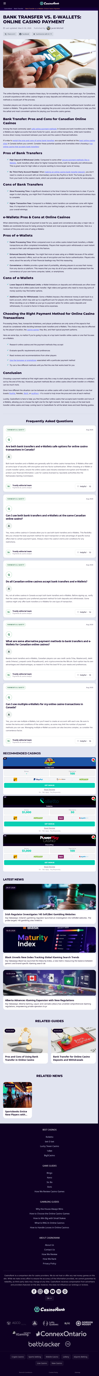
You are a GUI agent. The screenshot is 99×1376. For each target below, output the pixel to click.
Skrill (26, 393)
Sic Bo (49, 1182)
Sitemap (77, 1372)
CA (48, 1298)
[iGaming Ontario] (22, 1333)
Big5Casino (49, 1155)
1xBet (49, 1150)
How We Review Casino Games (49, 1191)
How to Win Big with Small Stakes (49, 1218)
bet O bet (49, 1141)
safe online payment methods (44, 129)
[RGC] (67, 1323)
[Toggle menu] (4, 3)
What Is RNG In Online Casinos (49, 1222)
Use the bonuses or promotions (23, 360)
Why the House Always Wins (49, 1209)
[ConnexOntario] (61, 1333)
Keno (49, 1177)
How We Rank (49, 1258)
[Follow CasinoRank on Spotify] (58, 1291)
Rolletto (49, 1136)
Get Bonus (50, 785)
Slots (49, 1186)
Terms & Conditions (25, 1372)
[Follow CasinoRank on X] (46, 1291)
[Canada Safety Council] (35, 1323)
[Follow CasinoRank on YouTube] (52, 1291)
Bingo (49, 1173)
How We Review (49, 1254)
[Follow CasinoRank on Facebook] (34, 1291)
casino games (33, 330)
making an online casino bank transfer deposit (65, 172)
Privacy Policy (49, 1263)
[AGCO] (16, 1323)
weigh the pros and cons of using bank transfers (33, 140)
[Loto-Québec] (51, 1323)
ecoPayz (35, 393)
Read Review (49, 789)
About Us (49, 1245)
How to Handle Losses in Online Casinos (49, 1227)
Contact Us (49, 1249)
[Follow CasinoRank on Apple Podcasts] (65, 1291)
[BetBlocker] (44, 1344)
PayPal (12, 393)
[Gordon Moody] (84, 1323)
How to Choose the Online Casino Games (50, 1213)
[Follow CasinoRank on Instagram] (40, 1291)
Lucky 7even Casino (49, 1146)
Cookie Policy (53, 1372)
